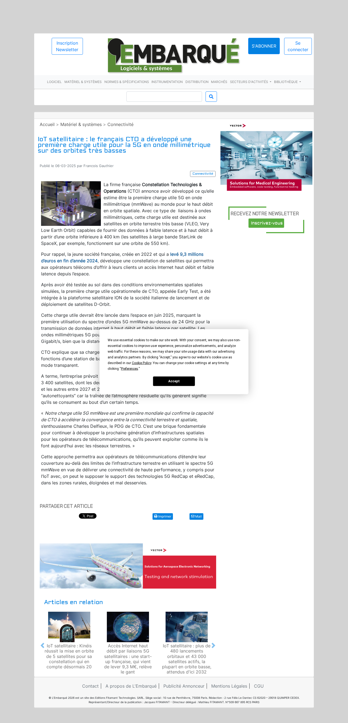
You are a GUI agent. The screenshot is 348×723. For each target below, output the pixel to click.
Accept (174, 381)
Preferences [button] (129, 368)
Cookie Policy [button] (141, 363)
